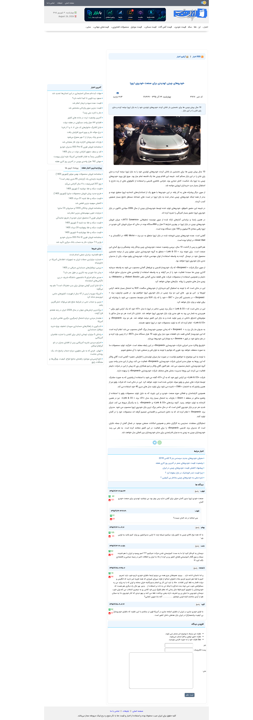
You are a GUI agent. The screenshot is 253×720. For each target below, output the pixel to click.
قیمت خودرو (180, 27)
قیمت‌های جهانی (101, 27)
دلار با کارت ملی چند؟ (92, 112)
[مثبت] (110, 496)
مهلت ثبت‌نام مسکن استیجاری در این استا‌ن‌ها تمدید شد (76, 93)
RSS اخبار (197, 56)
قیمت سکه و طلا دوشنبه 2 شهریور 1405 (83, 188)
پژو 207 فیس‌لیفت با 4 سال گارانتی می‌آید (83, 183)
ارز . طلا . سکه (194, 27)
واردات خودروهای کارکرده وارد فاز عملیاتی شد (81, 142)
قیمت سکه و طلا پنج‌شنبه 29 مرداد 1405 (83, 227)
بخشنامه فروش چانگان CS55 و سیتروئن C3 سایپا (79, 208)
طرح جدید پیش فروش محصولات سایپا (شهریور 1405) (77, 193)
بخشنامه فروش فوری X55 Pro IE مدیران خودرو (80, 147)
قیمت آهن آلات (165, 27)
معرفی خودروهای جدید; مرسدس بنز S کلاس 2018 (181, 458)
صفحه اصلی (69, 3)
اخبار (205, 27)
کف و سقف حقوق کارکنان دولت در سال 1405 (81, 151)
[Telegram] (155, 444)
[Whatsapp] (159, 444)
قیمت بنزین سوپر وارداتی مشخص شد (85, 108)
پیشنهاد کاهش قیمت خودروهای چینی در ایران (183, 468)
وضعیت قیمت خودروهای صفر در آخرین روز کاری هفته (179, 463)
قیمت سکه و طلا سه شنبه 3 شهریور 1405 (83, 222)
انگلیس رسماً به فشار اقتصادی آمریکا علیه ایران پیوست (77, 156)
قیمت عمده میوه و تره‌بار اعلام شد (86, 103)
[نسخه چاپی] (118, 93)
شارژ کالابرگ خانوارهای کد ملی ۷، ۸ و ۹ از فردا (81, 127)
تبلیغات (59, 3)
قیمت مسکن (150, 27)
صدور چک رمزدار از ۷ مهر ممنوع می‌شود (84, 137)
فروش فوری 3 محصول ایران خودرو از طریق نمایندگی (78, 217)
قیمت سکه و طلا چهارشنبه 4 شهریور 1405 (83, 232)
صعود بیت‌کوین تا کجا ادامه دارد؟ (86, 98)
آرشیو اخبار (181, 56)
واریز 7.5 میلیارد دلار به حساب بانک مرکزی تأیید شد (78, 242)
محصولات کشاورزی (120, 27)
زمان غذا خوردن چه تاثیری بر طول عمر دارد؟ (82, 272)
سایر (88, 27)
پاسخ (197, 491)
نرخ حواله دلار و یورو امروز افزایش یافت (84, 132)
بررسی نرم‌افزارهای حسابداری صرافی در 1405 (81, 267)
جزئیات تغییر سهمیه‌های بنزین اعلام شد (84, 213)
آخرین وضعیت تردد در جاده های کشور (84, 117)
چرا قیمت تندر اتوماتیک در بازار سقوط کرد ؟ (184, 472)
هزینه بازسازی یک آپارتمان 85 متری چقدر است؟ (80, 179)
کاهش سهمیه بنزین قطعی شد (88, 203)
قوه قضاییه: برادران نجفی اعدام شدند (85, 254)
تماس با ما (50, 3)
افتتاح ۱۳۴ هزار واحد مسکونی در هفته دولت (82, 122)
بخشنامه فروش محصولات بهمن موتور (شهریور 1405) (78, 174)
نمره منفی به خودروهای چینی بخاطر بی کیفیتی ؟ (181, 477)
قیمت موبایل (136, 27)
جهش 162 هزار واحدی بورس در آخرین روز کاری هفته (78, 161)
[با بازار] (125, 14)
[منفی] (110, 499)
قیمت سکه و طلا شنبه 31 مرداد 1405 (85, 198)
